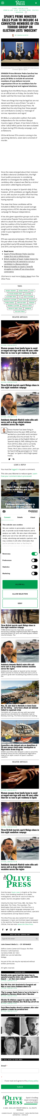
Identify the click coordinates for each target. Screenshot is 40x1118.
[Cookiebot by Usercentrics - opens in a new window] (28, 511)
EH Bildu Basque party (15, 294)
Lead (16, 10)
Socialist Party (27, 305)
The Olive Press (20, 311)
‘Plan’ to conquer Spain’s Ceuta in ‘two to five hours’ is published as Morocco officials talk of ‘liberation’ (19, 993)
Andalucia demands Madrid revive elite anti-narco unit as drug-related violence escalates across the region (19, 422)
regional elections (13, 305)
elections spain (11, 297)
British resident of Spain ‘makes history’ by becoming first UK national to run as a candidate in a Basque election (21, 261)
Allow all (20, 584)
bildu (32, 291)
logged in (15, 469)
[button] (37, 939)
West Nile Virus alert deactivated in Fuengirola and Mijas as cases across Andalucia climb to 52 (18, 985)
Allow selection (20, 594)
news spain (22, 299)
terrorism (28, 308)
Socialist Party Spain (15, 308)
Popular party (21, 302)
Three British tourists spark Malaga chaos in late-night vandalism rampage (20, 386)
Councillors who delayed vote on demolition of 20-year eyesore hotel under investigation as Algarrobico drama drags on (19, 747)
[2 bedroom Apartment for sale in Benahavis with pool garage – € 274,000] (20, 505)
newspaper (32, 299)
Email (4, 1066)
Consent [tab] (7, 517)
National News (25, 10)
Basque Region (23, 291)
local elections (28, 297)
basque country (11, 291)
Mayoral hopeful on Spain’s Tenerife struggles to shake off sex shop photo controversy (19, 269)
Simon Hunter (22, 35)
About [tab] (32, 517)
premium (31, 302)
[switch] (34, 560)
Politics (35, 10)
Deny (20, 603)
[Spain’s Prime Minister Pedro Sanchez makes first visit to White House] (20, 488)
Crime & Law (8, 10)
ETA (20, 297)
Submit (20, 1087)
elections (28, 294)
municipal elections (10, 299)
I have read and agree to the (21, 1081)
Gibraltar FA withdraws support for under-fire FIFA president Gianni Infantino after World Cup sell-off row (20, 1001)
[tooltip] (9, 459)
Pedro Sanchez (9, 302)
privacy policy (32, 1081)
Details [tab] (20, 517)
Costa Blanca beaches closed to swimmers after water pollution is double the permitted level (20, 1008)
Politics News (25, 276)
